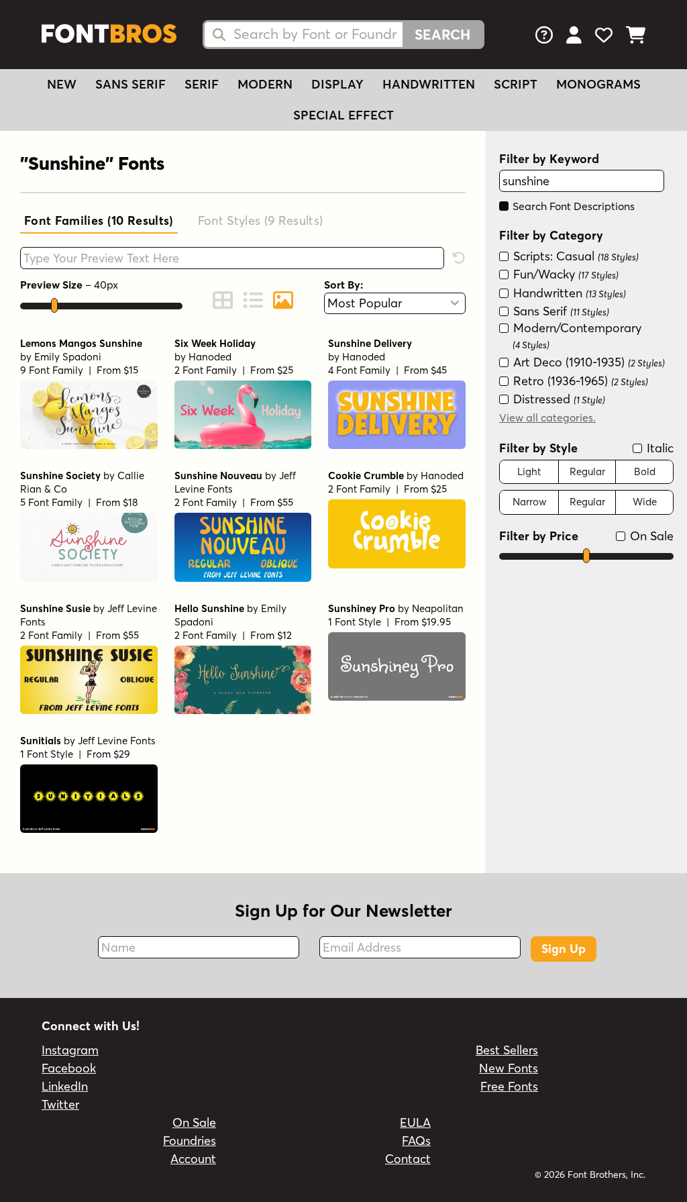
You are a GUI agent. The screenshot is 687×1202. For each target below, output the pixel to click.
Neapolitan (438, 608)
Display (337, 84)
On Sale (650, 536)
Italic (658, 448)
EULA (415, 1122)
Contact (408, 1158)
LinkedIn (65, 1086)
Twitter (60, 1104)
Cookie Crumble (366, 475)
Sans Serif (130, 84)
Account (193, 1158)
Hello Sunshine (209, 608)
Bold (644, 471)
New (61, 84)
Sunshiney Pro (361, 608)
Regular (587, 471)
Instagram (70, 1050)
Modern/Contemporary (575, 335)
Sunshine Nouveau (218, 475)
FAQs (416, 1140)
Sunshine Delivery (370, 343)
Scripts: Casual (574, 256)
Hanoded (210, 356)
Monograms (598, 84)
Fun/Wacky (564, 274)
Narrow (529, 501)
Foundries (189, 1140)
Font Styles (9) (260, 220)
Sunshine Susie (55, 608)
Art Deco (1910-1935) (587, 362)
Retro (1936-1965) (579, 381)
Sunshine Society (60, 475)
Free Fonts (509, 1086)
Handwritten (428, 84)
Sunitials (40, 740)
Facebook (69, 1068)
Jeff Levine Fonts (117, 740)
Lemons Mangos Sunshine (81, 343)
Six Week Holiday (215, 343)
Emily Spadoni (67, 356)
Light (529, 471)
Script (515, 84)
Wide (645, 501)
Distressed (557, 399)
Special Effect (343, 115)
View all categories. (547, 417)
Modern (265, 84)
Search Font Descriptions (572, 206)
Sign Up (563, 948)
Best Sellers (507, 1050)
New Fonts (508, 1068)
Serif (201, 84)
